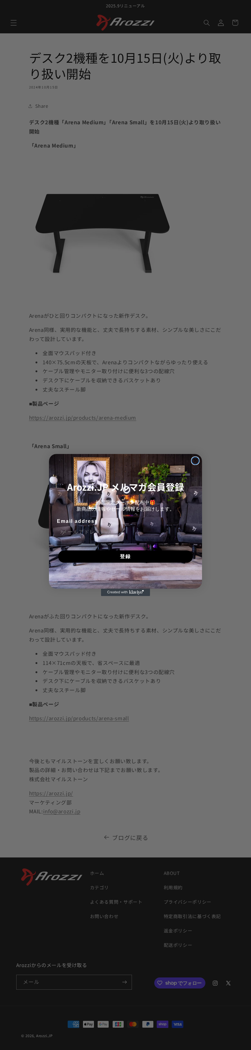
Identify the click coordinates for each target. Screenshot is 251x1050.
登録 (125, 556)
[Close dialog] (195, 460)
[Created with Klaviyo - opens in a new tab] (125, 592)
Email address (77, 521)
